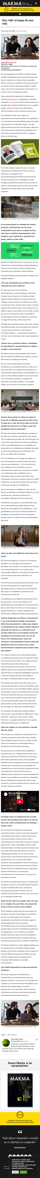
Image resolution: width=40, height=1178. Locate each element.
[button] (36, 3)
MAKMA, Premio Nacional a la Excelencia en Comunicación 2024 (22, 9)
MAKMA (26, 1041)
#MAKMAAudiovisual (8, 62)
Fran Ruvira (13, 102)
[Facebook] (36, 1039)
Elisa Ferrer (12, 99)
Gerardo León (21, 31)
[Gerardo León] (6, 1043)
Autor (3, 1034)
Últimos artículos (12, 1034)
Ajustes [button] (15, 1172)
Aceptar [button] (23, 1172)
